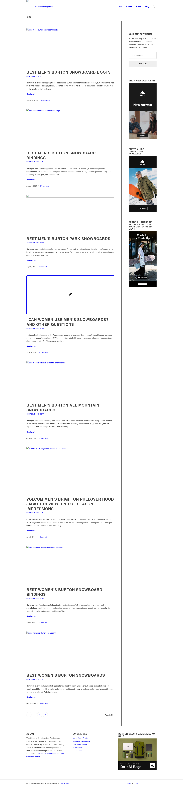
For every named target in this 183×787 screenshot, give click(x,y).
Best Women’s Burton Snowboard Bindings (64, 592)
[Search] (154, 6)
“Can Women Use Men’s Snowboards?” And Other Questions (68, 322)
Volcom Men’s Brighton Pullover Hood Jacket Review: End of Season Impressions (70, 503)
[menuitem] (120, 6)
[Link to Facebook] (146, 783)
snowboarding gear (35, 76)
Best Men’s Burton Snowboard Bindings (61, 155)
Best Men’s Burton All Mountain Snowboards (62, 407)
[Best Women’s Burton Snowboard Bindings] (70, 565)
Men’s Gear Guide (79, 738)
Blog (28, 16)
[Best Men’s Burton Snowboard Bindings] (70, 128)
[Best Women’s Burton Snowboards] (70, 650)
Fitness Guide (78, 747)
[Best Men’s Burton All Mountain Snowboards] (70, 380)
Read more (30, 93)
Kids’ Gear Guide (79, 744)
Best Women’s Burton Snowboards (65, 675)
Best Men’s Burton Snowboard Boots (68, 72)
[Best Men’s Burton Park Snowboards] (70, 214)
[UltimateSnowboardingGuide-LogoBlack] (39, 6)
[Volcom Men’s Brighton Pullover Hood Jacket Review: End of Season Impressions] (70, 470)
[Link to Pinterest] (154, 783)
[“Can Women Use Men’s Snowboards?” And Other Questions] (70, 294)
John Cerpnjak (64, 783)
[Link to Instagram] (150, 783)
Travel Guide (77, 750)
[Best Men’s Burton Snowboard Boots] (70, 47)
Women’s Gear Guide (81, 741)
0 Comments (45, 100)
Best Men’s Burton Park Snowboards (68, 238)
